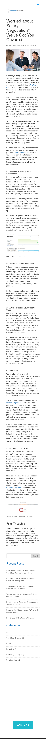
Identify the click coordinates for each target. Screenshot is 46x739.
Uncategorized (11, 660)
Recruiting (34, 45)
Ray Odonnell (14, 45)
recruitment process (13, 403)
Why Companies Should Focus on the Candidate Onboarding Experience (20, 571)
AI (7, 632)
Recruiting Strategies (14, 654)
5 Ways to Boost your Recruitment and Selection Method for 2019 (20, 587)
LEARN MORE (23, 725)
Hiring (8, 643)
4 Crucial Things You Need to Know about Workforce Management (22, 579)
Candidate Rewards (13, 487)
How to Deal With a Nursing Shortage (20, 618)
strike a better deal (22, 152)
